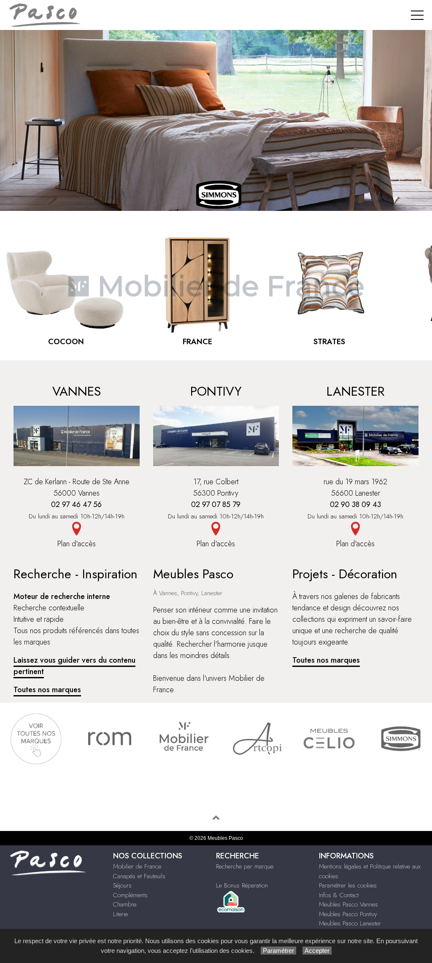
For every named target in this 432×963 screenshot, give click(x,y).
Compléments (130, 895)
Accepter (317, 950)
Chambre (124, 904)
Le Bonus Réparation (242, 885)
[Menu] (417, 15)
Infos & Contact (339, 895)
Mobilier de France (137, 866)
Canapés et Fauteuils (139, 876)
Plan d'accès (76, 543)
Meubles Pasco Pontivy (348, 914)
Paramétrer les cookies (348, 885)
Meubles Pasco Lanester (350, 923)
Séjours (122, 885)
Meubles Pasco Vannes (348, 904)
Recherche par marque (244, 866)
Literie (120, 914)
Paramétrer (278, 950)
